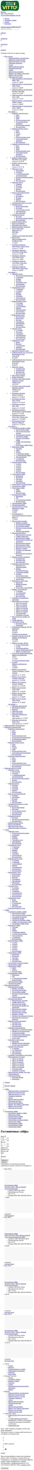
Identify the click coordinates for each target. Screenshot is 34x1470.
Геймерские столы (18, 340)
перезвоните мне (13, 1425)
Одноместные (20, 368)
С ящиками (19, 277)
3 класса (18, 467)
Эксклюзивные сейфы (19, 503)
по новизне (16, 1165)
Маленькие (19, 476)
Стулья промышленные (23, 577)
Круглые (18, 320)
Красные (19, 344)
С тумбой (19, 291)
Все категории (20, 127)
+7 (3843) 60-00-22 (14, 1419)
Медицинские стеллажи (23, 535)
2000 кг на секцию (22, 608)
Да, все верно (5, 15)
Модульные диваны (18, 375)
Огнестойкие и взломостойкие (22, 484)
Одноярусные (20, 558)
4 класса (18, 469)
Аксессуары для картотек (24, 588)
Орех (17, 115)
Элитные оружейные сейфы (21, 920)
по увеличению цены (17, 1164)
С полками (19, 303)
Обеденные (19, 325)
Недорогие (19, 477)
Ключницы (19, 625)
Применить (5, 1160)
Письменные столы (18, 287)
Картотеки (19, 582)
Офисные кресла (17, 182)
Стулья (18, 646)
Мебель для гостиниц (15, 1106)
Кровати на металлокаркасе (21, 557)
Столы (10, 1098)
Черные (18, 179)
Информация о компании (16, 1371)
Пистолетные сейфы (22, 430)
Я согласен (5, 1468)
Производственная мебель (20, 564)
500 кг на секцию (21, 605)
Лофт (17, 118)
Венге (18, 117)
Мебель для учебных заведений (18, 1104)
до (8, 1140)
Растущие (19, 208)
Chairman (19, 184)
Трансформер (20, 284)
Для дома (19, 448)
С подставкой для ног (23, 210)
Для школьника (21, 211)
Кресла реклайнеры (18, 223)
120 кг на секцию (21, 603)
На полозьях (20, 170)
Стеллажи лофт (21, 613)
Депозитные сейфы (18, 488)
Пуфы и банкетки (18, 377)
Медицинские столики (23, 547)
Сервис (7, 22)
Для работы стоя (21, 282)
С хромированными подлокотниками (22, 174)
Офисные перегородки (19, 706)
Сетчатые (19, 172)
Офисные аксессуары (15, 1108)
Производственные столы (20, 351)
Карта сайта (12, 1374)
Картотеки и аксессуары (20, 581)
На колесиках (20, 316)
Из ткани (19, 186)
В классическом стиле (23, 120)
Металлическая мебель (15, 1103)
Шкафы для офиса (22, 523)
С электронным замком (23, 455)
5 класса (18, 471)
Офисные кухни (17, 711)
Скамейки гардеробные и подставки (20, 1055)
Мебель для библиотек (23, 651)
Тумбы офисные (17, 620)
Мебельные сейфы (18, 447)
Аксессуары (20, 579)
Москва (3, 12)
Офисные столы (17, 274)
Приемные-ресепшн (14, 1101)
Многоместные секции (19, 225)
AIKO (18, 450)
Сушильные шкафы (22, 572)
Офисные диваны (18, 367)
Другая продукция (18, 622)
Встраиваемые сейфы (19, 495)
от (8, 1138)
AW (17, 498)
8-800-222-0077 (16, 27)
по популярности (25, 1165)
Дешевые (19, 347)
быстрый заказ (9, 1215)
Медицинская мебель (19, 533)
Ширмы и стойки (21, 548)
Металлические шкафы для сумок (19, 1072)
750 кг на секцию (21, 606)
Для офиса (19, 296)
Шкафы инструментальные (22, 569)
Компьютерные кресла (19, 222)
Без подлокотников (22, 206)
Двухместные (20, 370)
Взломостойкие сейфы (19, 462)
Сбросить (4, 1162)
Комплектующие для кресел (21, 227)
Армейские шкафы (22, 436)
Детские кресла (17, 204)
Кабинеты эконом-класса (20, 113)
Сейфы (10, 1405)
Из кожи (18, 198)
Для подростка (20, 298)
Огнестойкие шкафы (22, 526)
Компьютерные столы (19, 301)
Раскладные (20, 318)
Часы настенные (17, 713)
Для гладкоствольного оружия (22, 915)
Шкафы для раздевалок (19, 589)
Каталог (7, 1391)
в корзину (8, 1214)
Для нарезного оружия (23, 435)
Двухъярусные (20, 560)
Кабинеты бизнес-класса (20, 129)
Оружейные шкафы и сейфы (21, 428)
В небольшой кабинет (23, 125)
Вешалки (15, 709)
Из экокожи (19, 196)
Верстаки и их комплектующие (21, 566)
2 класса (18, 465)
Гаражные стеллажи (22, 615)
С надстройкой (21, 306)
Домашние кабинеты (15, 1096)
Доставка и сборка (10, 20)
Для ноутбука (20, 311)
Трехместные (20, 372)
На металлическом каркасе (24, 177)
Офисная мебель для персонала (18, 1091)
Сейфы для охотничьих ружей (22, 922)
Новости (11, 1367)
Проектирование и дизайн (16, 1369)
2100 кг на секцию (22, 610)
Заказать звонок (6, 27)
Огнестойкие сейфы (18, 474)
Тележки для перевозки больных (22, 1016)
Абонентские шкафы (22, 531)
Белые (18, 342)
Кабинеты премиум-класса (20, 144)
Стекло (18, 134)
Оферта (10, 1389)
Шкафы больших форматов (21, 585)
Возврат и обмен (13, 1381)
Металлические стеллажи (20, 601)
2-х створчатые (21, 593)
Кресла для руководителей (20, 193)
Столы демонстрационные (24, 650)
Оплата (7, 18)
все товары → (12, 111)
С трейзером (20, 459)
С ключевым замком (22, 454)
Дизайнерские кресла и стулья (22, 203)
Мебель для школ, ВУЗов (20, 643)
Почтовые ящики (21, 623)
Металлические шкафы (19, 521)
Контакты (8, 23)
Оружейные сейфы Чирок (24, 445)
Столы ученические (22, 645)
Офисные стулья (17, 169)
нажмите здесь (25, 1465)
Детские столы (17, 328)
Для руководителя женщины (21, 122)
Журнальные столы (18, 315)
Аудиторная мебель (22, 648)
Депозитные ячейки (18, 505)
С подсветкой (20, 346)
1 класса (18, 464)
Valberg (18, 452)
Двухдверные (20, 594)
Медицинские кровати (23, 543)
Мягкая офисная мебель (16, 1099)
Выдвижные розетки (19, 707)
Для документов (21, 457)
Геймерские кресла (18, 215)
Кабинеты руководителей (16, 1092)
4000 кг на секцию (22, 611)
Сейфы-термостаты (22, 536)
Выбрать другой (15, 15)
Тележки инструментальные (22, 575)
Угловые (18, 281)
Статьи (10, 1366)
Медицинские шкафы (23, 538)
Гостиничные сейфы (18, 486)
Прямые (18, 279)
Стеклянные (20, 322)
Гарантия (11, 1383)
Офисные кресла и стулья (16, 1094)
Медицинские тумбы (22, 545)
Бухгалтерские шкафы (23, 524)
